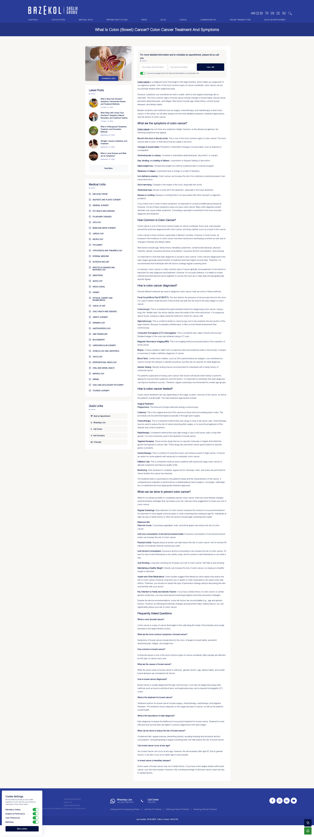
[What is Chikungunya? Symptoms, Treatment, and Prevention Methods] (93, 130)
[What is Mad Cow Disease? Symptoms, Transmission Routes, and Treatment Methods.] (93, 103)
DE (278, 13)
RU (284, 13)
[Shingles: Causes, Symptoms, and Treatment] (93, 143)
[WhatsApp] (308, 831)
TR (266, 13)
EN (272, 13)
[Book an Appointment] (308, 823)
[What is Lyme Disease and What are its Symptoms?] (93, 156)
